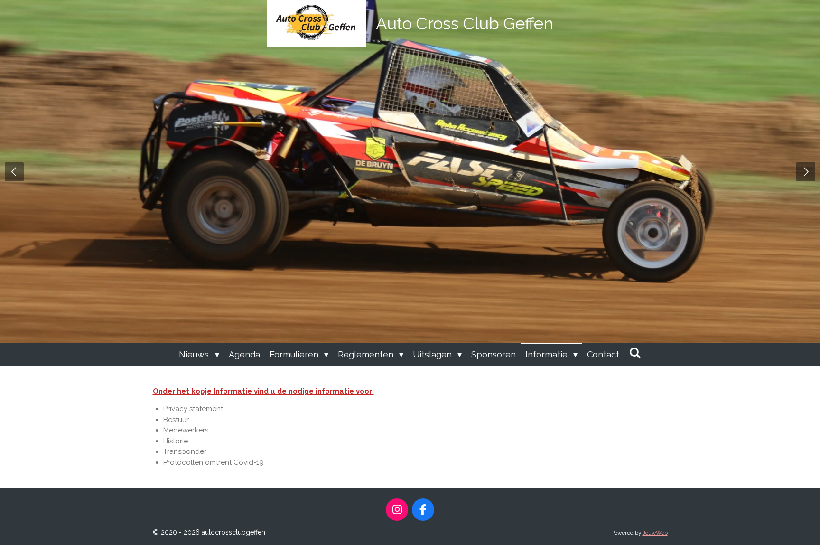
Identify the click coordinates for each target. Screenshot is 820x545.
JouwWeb (655, 532)
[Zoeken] (634, 353)
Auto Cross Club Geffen (464, 23)
